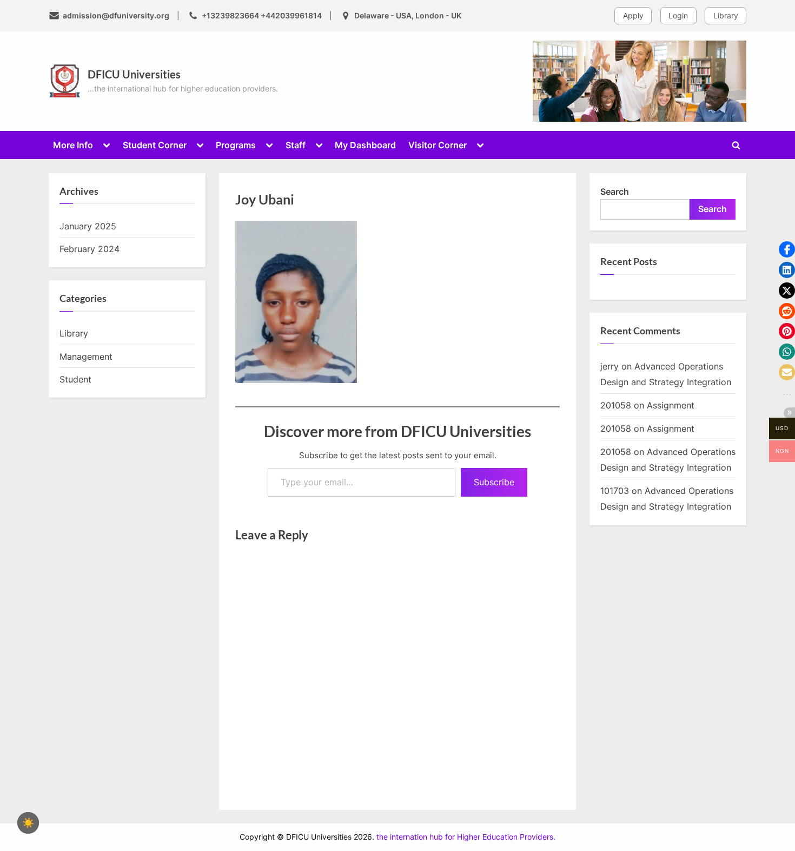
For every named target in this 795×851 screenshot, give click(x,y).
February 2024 (89, 248)
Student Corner (155, 145)
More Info (73, 145)
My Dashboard (365, 145)
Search (614, 191)
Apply (633, 15)
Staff (296, 145)
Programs (236, 145)
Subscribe (494, 482)
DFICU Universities (134, 74)
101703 (614, 490)
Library (725, 15)
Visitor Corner (437, 145)
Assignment (670, 405)
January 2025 (87, 226)
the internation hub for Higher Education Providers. (465, 837)
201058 (615, 405)
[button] (787, 249)
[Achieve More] (639, 81)
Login (678, 15)
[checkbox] (28, 823)
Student (75, 379)
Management (85, 356)
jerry (609, 366)
